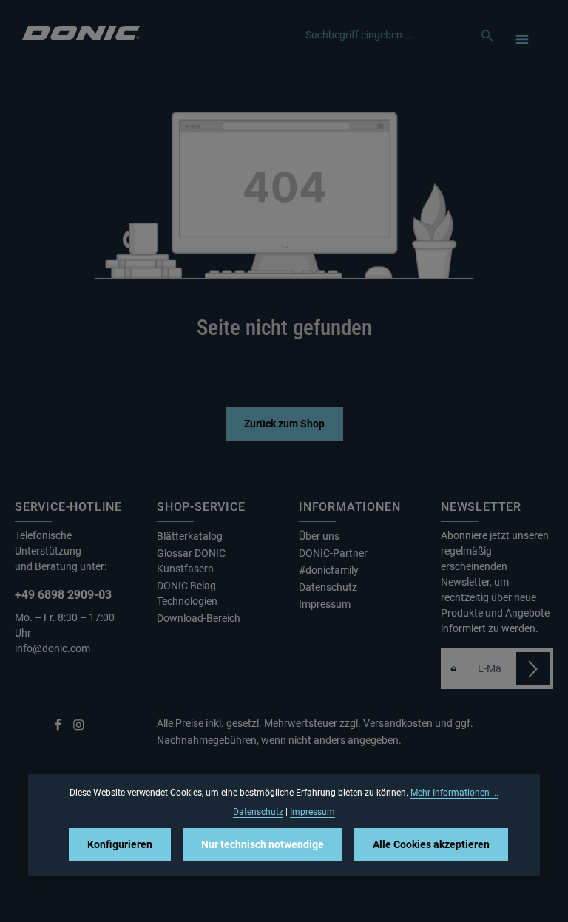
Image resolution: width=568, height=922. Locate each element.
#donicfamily (329, 570)
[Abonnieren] (533, 668)
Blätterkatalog (190, 536)
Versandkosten (398, 723)
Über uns (319, 536)
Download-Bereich (198, 618)
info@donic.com (53, 648)
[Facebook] (59, 727)
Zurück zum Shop (284, 424)
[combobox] (384, 35)
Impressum (325, 604)
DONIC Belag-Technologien (188, 593)
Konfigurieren (119, 844)
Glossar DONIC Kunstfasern (191, 560)
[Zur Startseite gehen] (81, 31)
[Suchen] (488, 35)
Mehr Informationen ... (454, 792)
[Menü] (521, 38)
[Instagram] (78, 727)
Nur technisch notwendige (262, 844)
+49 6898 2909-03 (63, 595)
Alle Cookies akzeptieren (431, 844)
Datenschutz (328, 587)
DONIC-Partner (333, 553)
